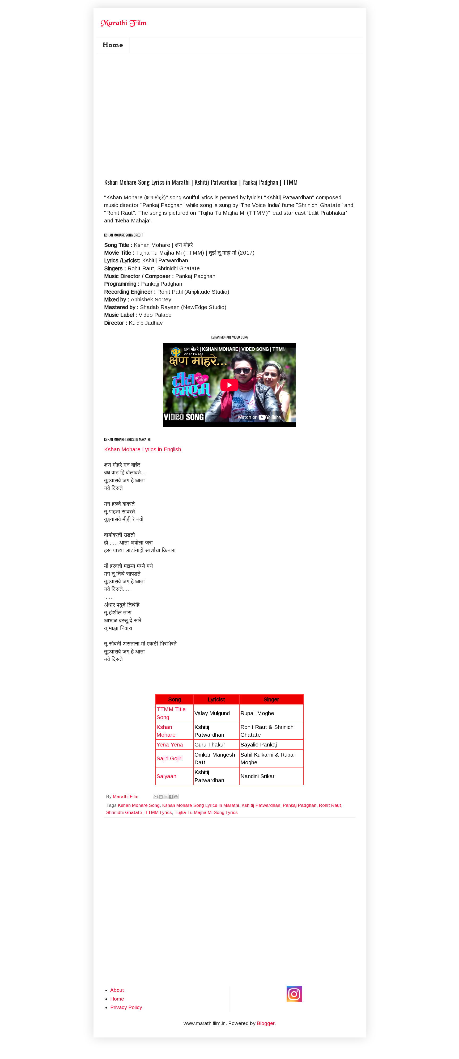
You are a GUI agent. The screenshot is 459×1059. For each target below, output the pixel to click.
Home (113, 45)
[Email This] (155, 796)
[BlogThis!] (160, 796)
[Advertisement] (233, 85)
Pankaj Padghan (299, 805)
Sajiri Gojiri (169, 758)
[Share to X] (165, 796)
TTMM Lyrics (158, 812)
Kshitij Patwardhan (261, 805)
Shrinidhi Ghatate (124, 812)
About (117, 990)
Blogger (265, 1023)
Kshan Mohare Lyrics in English (142, 449)
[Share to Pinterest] (175, 796)
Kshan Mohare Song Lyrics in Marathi (200, 805)
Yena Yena (169, 744)
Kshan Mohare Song (139, 805)
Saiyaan (166, 776)
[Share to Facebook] (170, 796)
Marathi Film (126, 796)
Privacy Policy (126, 1007)
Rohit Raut (330, 805)
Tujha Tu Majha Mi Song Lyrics (206, 812)
